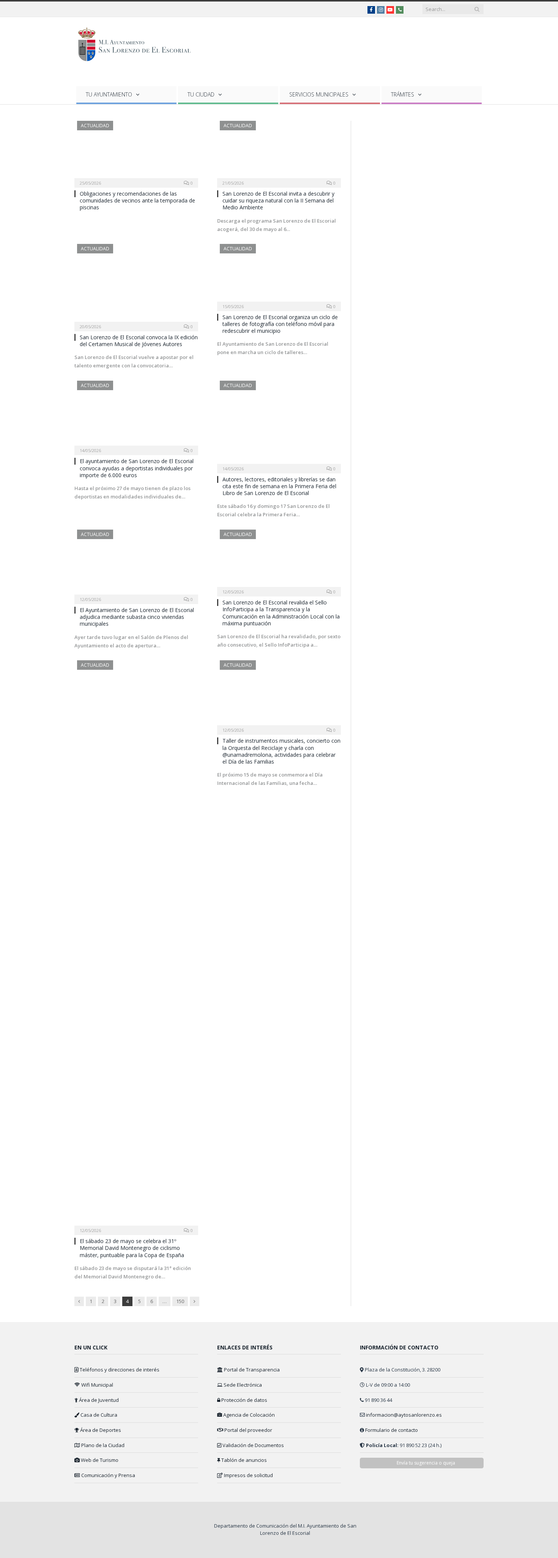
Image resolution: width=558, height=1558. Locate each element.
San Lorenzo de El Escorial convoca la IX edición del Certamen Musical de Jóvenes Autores (139, 341)
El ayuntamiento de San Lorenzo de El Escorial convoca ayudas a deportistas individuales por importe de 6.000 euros (137, 467)
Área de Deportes (100, 1430)
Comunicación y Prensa (107, 1475)
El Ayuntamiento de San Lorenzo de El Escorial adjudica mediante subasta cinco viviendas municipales (137, 616)
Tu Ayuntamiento (109, 94)
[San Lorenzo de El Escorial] (138, 42)
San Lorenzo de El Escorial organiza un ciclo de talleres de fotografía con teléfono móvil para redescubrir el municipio (280, 323)
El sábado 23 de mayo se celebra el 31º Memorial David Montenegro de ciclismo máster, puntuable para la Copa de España (132, 1247)
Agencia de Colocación (248, 1414)
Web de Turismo (99, 1460)
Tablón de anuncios (243, 1460)
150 (180, 1301)
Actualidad (95, 125)
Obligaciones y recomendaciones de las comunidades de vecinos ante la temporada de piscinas (137, 200)
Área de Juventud (98, 1400)
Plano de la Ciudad (102, 1445)
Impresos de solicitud (248, 1475)
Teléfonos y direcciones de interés (119, 1369)
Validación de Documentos (252, 1445)
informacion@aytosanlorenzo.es (404, 1414)
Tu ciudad (201, 94)
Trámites (402, 94)
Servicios (318, 94)
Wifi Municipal (96, 1384)
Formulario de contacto (391, 1430)
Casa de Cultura (98, 1414)
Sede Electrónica (242, 1384)
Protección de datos (243, 1400)
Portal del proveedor (247, 1430)
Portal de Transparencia (251, 1369)
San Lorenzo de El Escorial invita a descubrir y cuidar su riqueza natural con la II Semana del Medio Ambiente (278, 200)
